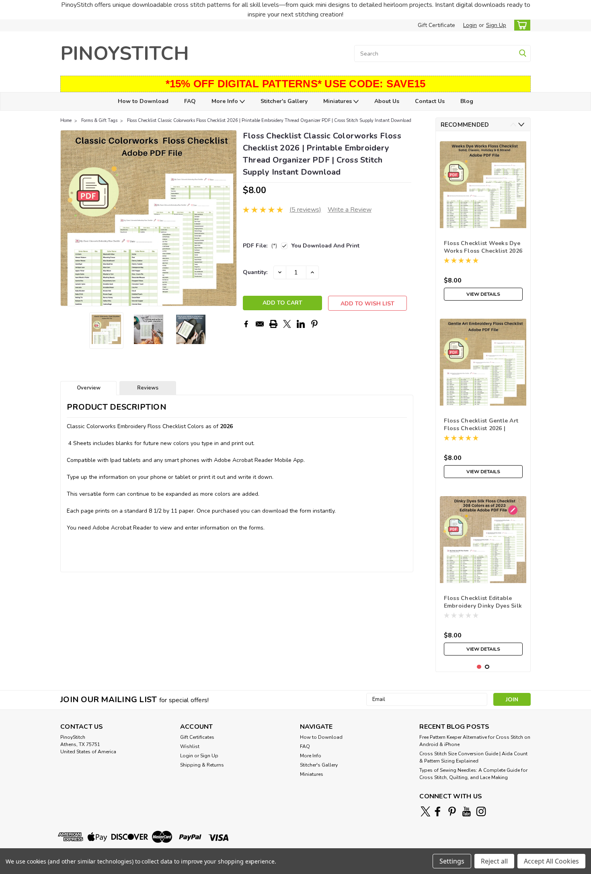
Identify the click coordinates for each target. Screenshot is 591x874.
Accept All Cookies (551, 861)
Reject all (494, 861)
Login (470, 25)
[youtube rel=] (467, 811)
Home (66, 120)
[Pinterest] (314, 324)
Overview (89, 388)
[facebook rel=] (438, 811)
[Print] (273, 324)
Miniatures (338, 101)
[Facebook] (246, 324)
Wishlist (189, 746)
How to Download (143, 101)
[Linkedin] (301, 324)
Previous (67, 218)
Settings (451, 861)
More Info (225, 101)
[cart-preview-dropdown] (520, 25)
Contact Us (430, 101)
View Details (483, 294)
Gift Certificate (436, 25)
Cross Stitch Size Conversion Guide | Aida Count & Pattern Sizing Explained (473, 757)
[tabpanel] (483, 221)
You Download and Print (325, 245)
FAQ (190, 101)
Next (230, 218)
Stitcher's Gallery (284, 101)
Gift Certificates (197, 737)
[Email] (260, 324)
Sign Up (496, 25)
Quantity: (255, 272)
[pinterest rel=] (452, 811)
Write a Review (349, 209)
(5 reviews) (305, 209)
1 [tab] (479, 667)
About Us (386, 101)
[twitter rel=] (426, 811)
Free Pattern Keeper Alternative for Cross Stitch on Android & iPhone (474, 741)
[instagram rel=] (481, 811)
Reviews (147, 388)
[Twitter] (287, 324)
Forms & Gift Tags (99, 120)
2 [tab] (487, 667)
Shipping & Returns (202, 765)
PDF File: (260, 245)
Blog (466, 101)
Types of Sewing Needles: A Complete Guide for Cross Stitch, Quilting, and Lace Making (473, 774)
